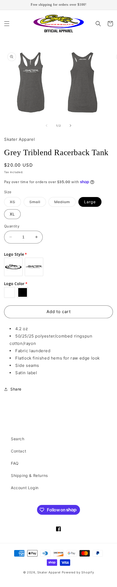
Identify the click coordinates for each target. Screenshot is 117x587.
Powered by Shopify (78, 572)
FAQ (15, 463)
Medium (65, 203)
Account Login (25, 487)
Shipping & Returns (29, 475)
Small (37, 203)
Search (17, 438)
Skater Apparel (49, 572)
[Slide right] (70, 126)
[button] (7, 24)
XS (15, 203)
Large (90, 201)
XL (12, 214)
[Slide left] (47, 126)
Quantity (11, 226)
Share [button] (15, 389)
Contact (18, 451)
